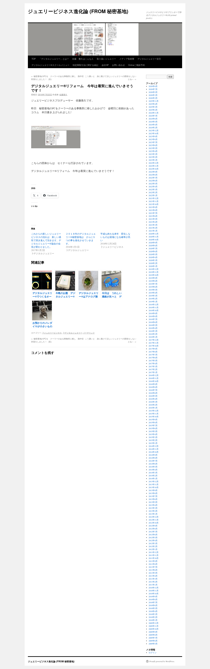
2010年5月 (153, 608)
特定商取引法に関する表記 (85, 65)
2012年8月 (153, 528)
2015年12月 (153, 410)
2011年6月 (153, 570)
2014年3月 (153, 472)
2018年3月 (153, 331)
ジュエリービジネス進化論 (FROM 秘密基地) (78, 11)
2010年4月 (153, 611)
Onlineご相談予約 (136, 65)
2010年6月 (153, 605)
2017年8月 (153, 351)
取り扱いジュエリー (106, 58)
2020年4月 (153, 257)
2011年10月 (153, 558)
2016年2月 (153, 404)
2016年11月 (153, 378)
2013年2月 (153, 511)
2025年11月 (153, 101)
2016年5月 (153, 396)
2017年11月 (153, 342)
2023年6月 (153, 145)
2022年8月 (153, 174)
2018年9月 (153, 313)
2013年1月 (153, 514)
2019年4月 (153, 292)
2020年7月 (153, 248)
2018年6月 (153, 322)
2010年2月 (153, 617)
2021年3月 (153, 224)
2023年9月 (153, 136)
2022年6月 (153, 180)
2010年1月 (153, 620)
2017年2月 (153, 369)
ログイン (153, 652)
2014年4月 (153, 469)
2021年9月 (153, 207)
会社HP (105, 65)
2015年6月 (153, 428)
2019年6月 (153, 286)
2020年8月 (153, 245)
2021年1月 (153, 230)
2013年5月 (153, 502)
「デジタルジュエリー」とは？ (54, 58)
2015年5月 (153, 431)
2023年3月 (153, 154)
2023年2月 (153, 157)
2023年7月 (153, 142)
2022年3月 (153, 189)
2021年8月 (153, 210)
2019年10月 (153, 275)
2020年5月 (153, 254)
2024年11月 (153, 112)
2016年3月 (153, 401)
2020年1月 (153, 266)
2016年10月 (153, 381)
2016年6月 (153, 393)
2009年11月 (153, 626)
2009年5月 (153, 643)
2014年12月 (153, 446)
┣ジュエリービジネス (52, 332)
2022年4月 (153, 186)
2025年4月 (153, 104)
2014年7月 (153, 460)
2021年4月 (153, 222)
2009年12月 (153, 623)
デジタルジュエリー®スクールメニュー (50, 65)
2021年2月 (153, 227)
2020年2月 (153, 263)
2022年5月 (153, 183)
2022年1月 (153, 195)
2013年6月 (153, 499)
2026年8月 (153, 86)
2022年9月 (153, 171)
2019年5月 (153, 289)
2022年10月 (153, 168)
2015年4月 (153, 434)
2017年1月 (153, 372)
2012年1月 (153, 549)
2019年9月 (153, 278)
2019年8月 (153, 281)
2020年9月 (153, 242)
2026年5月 (153, 92)
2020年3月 (153, 260)
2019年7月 (153, 283)
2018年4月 (153, 328)
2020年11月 (153, 236)
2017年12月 (153, 340)
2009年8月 (153, 634)
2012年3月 (153, 543)
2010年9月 (153, 596)
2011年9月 (153, 561)
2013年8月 (153, 493)
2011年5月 (153, 573)
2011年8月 (153, 564)
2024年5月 (153, 121)
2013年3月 (153, 508)
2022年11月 (153, 166)
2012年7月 (153, 531)
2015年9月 (153, 419)
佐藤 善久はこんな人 (83, 58)
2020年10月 (153, 239)
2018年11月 (153, 307)
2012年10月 (153, 522)
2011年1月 (153, 584)
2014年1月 (153, 478)
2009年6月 (153, 640)
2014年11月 (153, 449)
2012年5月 (153, 537)
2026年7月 (153, 89)
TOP (34, 58)
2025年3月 (153, 107)
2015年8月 (153, 422)
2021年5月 (153, 219)
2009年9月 (153, 631)
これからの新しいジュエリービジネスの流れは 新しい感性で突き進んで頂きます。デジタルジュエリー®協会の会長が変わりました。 (46, 240)
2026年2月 (153, 98)
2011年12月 (153, 552)
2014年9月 (153, 455)
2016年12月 (153, 375)
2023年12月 (153, 130)
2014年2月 (153, 475)
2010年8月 (153, 599)
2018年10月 (153, 310)
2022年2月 (153, 192)
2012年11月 (153, 519)
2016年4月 (153, 399)
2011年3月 (153, 578)
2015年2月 (153, 440)
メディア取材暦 (126, 58)
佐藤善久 (63, 94)
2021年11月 (153, 201)
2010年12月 (153, 587)
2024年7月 (153, 115)
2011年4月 (153, 575)
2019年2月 (153, 298)
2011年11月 (153, 555)
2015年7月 (153, 425)
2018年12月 (153, 304)
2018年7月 (153, 319)
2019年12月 (153, 269)
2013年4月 (153, 505)
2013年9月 (153, 490)
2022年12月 (153, 163)
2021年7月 (153, 213)
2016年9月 (153, 384)
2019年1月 (153, 301)
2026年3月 (153, 95)
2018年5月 (153, 325)
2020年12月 (153, 233)
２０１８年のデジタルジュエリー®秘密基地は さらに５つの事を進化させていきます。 (81, 238)
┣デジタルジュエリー (72, 332)
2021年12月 (153, 198)
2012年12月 (153, 516)
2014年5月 (153, 466)
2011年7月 (153, 567)
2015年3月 (153, 437)
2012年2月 (153, 546)
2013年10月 (153, 487)
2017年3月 (153, 366)
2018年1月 (153, 337)
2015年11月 (153, 413)
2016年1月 (153, 407)
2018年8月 (153, 316)
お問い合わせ (118, 65)
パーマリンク (89, 332)
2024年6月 (153, 118)
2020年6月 (153, 251)
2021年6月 (153, 216)
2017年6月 (153, 357)
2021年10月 (153, 204)
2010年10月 (153, 593)
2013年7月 (153, 496)
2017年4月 (153, 363)
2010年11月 (153, 590)
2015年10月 (153, 416)
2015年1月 (153, 443)
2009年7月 (153, 637)
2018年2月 (153, 334)
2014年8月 (153, 457)
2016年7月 (153, 390)
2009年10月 (153, 629)
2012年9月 (153, 525)
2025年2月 (153, 109)
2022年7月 (153, 177)
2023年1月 (153, 160)
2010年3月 (153, 614)
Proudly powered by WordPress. (162, 661)
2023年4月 (153, 151)
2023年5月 (153, 148)
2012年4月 (153, 540)
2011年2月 (153, 581)
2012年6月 (153, 534)
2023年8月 (153, 139)
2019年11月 (153, 272)
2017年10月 (153, 345)
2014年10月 (153, 452)
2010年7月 (153, 602)
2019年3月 (153, 295)
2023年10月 (153, 133)
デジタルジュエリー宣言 (149, 58)
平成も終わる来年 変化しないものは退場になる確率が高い (115, 237)
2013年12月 (153, 481)
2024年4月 (153, 124)
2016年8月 (153, 387)
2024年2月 (153, 127)
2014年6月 (153, 463)
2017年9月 (153, 348)
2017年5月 (153, 360)
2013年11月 (153, 484)
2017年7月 (153, 354)
